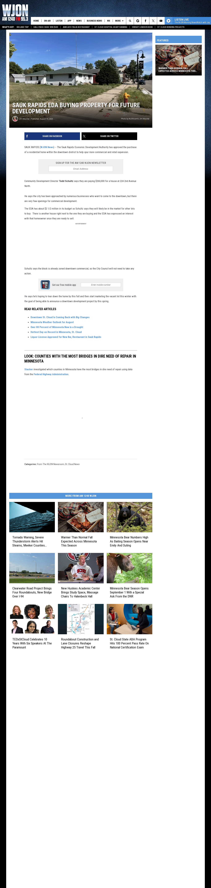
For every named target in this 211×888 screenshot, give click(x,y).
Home (36, 21)
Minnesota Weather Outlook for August (52, 322)
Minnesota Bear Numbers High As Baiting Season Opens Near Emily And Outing (129, 541)
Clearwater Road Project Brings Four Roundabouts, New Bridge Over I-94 (32, 592)
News (79, 21)
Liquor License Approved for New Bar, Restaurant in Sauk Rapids (66, 336)
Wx (108, 21)
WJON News (46, 147)
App (69, 21)
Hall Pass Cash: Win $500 (46, 27)
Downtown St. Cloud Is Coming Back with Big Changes (60, 317)
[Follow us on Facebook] (145, 21)
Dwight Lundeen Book (142, 27)
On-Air (47, 21)
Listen (59, 21)
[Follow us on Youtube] (161, 21)
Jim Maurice (24, 119)
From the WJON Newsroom (50, 464)
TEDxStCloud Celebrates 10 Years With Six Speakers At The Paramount (32, 643)
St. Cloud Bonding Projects (170, 27)
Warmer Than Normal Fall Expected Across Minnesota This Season (79, 541)
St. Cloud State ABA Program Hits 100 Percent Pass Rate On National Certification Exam (129, 643)
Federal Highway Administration (51, 374)
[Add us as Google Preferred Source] (137, 21)
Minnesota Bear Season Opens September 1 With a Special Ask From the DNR (129, 592)
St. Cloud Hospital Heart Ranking (111, 27)
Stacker (28, 369)
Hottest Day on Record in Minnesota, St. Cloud (56, 332)
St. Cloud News (72, 464)
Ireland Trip (23, 27)
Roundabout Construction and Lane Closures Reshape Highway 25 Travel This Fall (80, 643)
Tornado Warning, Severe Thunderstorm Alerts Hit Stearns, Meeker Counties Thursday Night (28, 541)
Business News (94, 21)
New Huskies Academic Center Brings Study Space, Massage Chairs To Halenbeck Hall (80, 592)
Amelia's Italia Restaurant (76, 27)
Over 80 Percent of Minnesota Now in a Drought (57, 327)
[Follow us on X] (153, 21)
